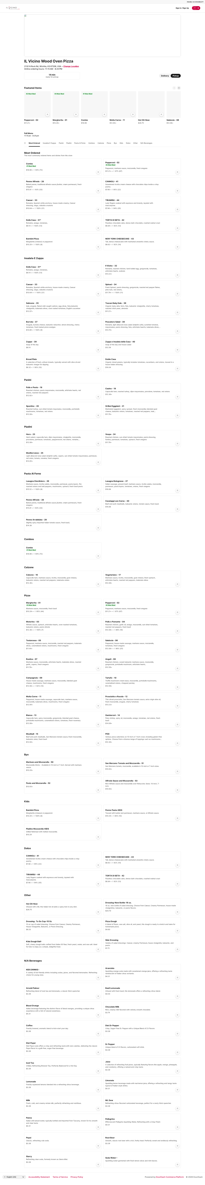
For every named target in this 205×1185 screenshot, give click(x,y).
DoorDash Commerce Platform (170, 1177)
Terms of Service (60, 1177)
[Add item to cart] (47, 114)
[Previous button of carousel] (174, 88)
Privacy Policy (77, 1177)
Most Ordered (34, 143)
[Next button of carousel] (179, 88)
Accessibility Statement (39, 1177)
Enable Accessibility (195, 2)
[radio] (165, 76)
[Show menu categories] (25, 143)
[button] (37, 108)
